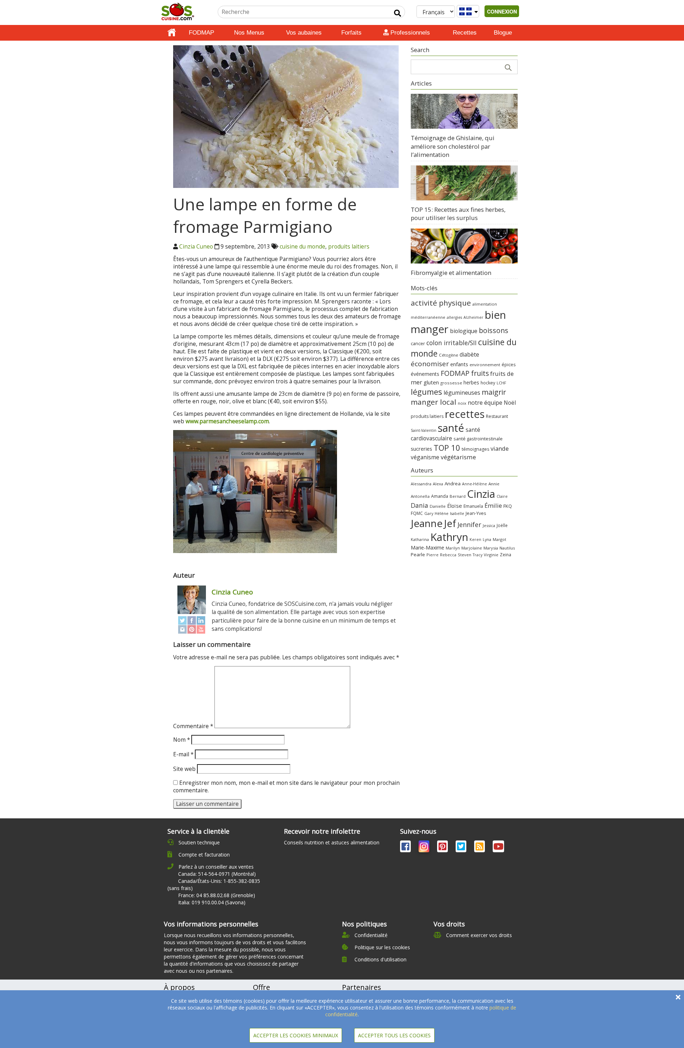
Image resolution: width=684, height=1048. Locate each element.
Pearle (418, 554)
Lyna (487, 539)
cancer (418, 343)
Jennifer (469, 524)
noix (462, 403)
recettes (464, 414)
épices (508, 365)
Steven (464, 554)
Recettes (465, 32)
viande (500, 448)
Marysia (490, 548)
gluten (431, 382)
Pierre (432, 554)
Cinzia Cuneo (196, 246)
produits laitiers (348, 246)
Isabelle (457, 513)
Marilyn (453, 548)
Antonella (420, 496)
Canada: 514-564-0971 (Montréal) (217, 873)
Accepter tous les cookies (394, 1035)
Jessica (489, 525)
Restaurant (497, 416)
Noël (510, 403)
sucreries (421, 448)
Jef (450, 523)
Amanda (439, 496)
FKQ (507, 506)
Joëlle (502, 525)
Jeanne (426, 523)
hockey (488, 383)
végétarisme (458, 457)
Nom (181, 739)
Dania (419, 505)
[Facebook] (191, 620)
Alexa (438, 483)
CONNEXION (502, 11)
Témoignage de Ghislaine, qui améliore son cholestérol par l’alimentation (452, 146)
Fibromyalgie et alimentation (451, 273)
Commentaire (193, 726)
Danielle (438, 506)
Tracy (477, 554)
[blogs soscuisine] (480, 847)
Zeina (505, 554)
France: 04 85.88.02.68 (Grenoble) (216, 895)
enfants (459, 364)
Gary (428, 513)
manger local (433, 402)
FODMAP (201, 32)
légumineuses (462, 393)
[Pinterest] (191, 629)
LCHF (501, 382)
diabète (469, 354)
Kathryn (449, 537)
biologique (463, 331)
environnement (485, 364)
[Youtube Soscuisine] (498, 847)
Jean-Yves (476, 513)
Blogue (503, 32)
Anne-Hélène (474, 483)
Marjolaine (471, 548)
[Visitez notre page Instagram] (425, 847)
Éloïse (454, 505)
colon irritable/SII (451, 342)
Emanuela (473, 506)
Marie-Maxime (427, 547)
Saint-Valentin (423, 430)
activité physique (441, 303)
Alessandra (421, 483)
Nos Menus (249, 32)
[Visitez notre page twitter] (462, 847)
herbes (471, 382)
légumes (426, 391)
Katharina (420, 539)
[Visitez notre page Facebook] (406, 847)
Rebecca (448, 554)
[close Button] (678, 997)
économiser (430, 363)
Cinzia (481, 494)
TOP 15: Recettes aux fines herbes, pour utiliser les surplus (458, 213)
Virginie (491, 554)
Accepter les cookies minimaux (295, 1035)
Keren (475, 539)
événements (425, 373)
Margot (499, 539)
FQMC (417, 513)
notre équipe (485, 403)
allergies (454, 317)
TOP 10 (447, 447)
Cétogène (448, 355)
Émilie (493, 505)
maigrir (494, 392)
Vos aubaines (304, 32)
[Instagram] (182, 629)
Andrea (453, 483)
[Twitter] (182, 620)
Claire (502, 496)
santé (451, 428)
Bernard (458, 496)
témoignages (475, 449)
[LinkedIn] (201, 620)
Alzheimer (473, 317)
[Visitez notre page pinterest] (443, 847)
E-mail (183, 754)
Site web (184, 769)
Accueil (172, 33)
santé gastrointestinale (478, 439)
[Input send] (397, 13)
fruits (480, 373)
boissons (493, 330)
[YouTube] (201, 629)
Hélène (442, 513)
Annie (493, 483)
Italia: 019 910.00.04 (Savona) (211, 902)
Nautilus (507, 548)
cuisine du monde (302, 246)
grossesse (451, 382)
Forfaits (351, 32)
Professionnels (409, 32)
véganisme (425, 457)
